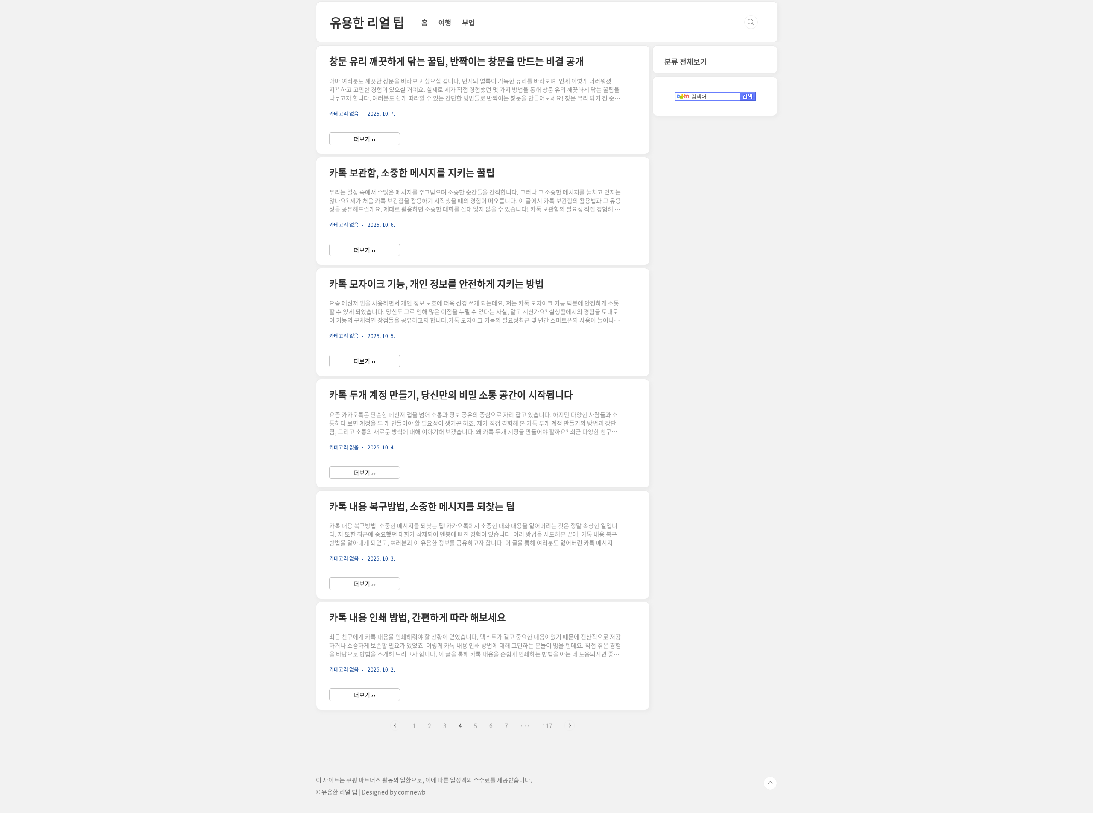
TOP (770, 783)
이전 (395, 725)
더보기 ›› (365, 139)
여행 (444, 22)
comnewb (412, 791)
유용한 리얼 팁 (367, 22)
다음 (569, 725)
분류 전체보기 (685, 61)
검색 (751, 22)
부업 (468, 22)
